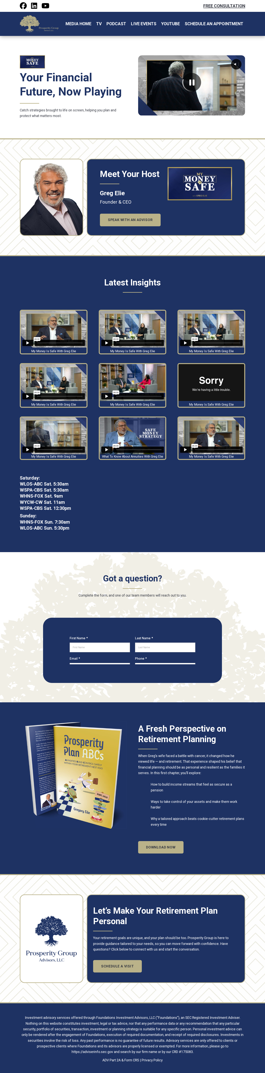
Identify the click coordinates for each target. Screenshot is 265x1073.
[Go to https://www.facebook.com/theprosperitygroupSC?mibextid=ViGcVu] (23, 6)
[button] (130, 220)
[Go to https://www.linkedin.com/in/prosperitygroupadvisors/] (34, 6)
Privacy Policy (152, 1060)
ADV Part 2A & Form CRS (120, 1060)
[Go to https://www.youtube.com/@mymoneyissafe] (45, 6)
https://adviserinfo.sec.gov (92, 1052)
